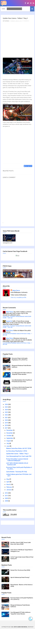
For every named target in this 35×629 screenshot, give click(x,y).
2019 (6, 422)
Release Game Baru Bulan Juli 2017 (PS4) (18, 448)
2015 (6, 495)
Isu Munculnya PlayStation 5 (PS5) (16, 451)
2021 (6, 417)
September (9, 438)
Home (3, 8)
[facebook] (25, 3)
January (9, 489)
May (7, 479)
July (7, 443)
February (9, 487)
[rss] (33, 3)
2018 (6, 425)
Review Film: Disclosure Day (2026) (20, 570)
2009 (6, 498)
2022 (6, 415)
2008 (6, 501)
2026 (6, 404)
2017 (6, 428)
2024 (6, 409)
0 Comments (25, 20)
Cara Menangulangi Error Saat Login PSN (18, 456)
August (8, 441)
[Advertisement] (17, 40)
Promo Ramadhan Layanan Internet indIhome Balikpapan (17, 459)
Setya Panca (16, 290)
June (8, 446)
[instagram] (31, 3)
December (9, 430)
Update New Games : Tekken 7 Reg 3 (17, 453)
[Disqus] (17, 201)
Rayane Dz (9, 321)
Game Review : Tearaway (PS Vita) (16, 471)
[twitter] (28, 3)
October (9, 435)
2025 (6, 407)
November (9, 433)
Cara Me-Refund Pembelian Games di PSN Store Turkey (17, 333)
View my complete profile (18, 297)
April (8, 481)
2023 (6, 412)
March (8, 484)
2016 (6, 493)
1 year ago (9, 317)
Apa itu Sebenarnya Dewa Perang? (20, 577)
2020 (6, 420)
